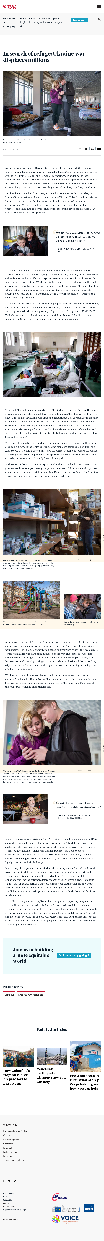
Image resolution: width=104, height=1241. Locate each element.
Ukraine (9, 994)
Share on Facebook (80, 149)
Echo (67, 1208)
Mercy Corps (9, 6)
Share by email (99, 149)
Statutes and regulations (14, 1160)
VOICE (65, 1219)
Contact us (8, 1143)
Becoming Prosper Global (15, 1131)
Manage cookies (9, 1207)
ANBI (89, 1208)
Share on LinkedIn (92, 149)
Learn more (78, 20)
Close (99, 19)
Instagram (9, 1181)
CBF (63, 1197)
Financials (7, 1147)
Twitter (14, 1181)
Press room (8, 1156)
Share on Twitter (86, 149)
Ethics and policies (11, 1139)
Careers (7, 1135)
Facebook (4, 1181)
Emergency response (30, 994)
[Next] (90, 560)
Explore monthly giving (72, 955)
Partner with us (10, 1152)
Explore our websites (11, 1220)
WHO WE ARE (10, 1125)
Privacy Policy (8, 1203)
